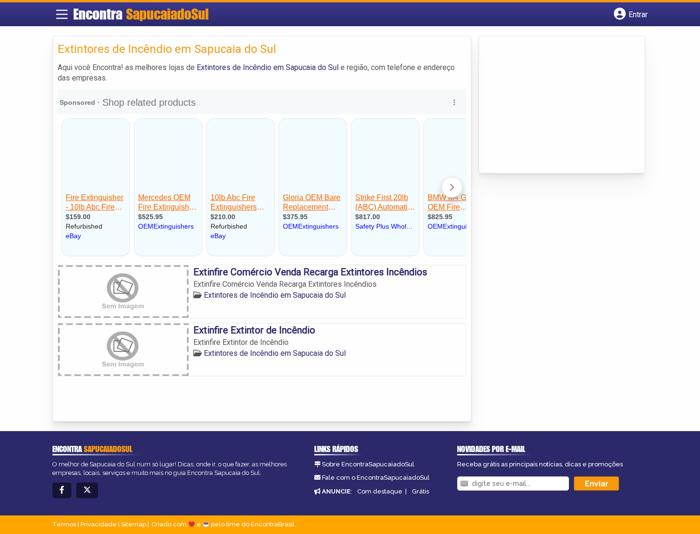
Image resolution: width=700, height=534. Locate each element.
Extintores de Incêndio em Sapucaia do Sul (268, 67)
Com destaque (379, 491)
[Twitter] (87, 490)
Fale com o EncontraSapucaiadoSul (376, 477)
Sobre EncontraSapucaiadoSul (368, 464)
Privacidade (98, 524)
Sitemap (133, 524)
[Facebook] (61, 490)
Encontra (141, 13)
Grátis (420, 491)
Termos (64, 524)
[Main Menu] (61, 14)
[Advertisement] (555, 105)
